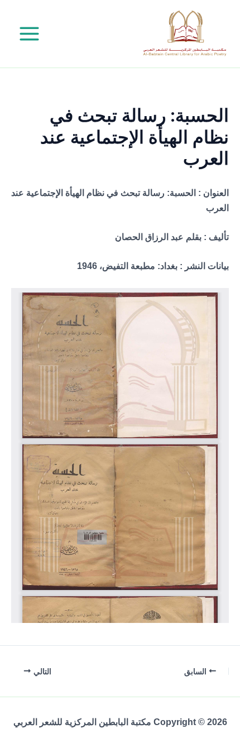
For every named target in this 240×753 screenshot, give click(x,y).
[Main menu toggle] (29, 34)
